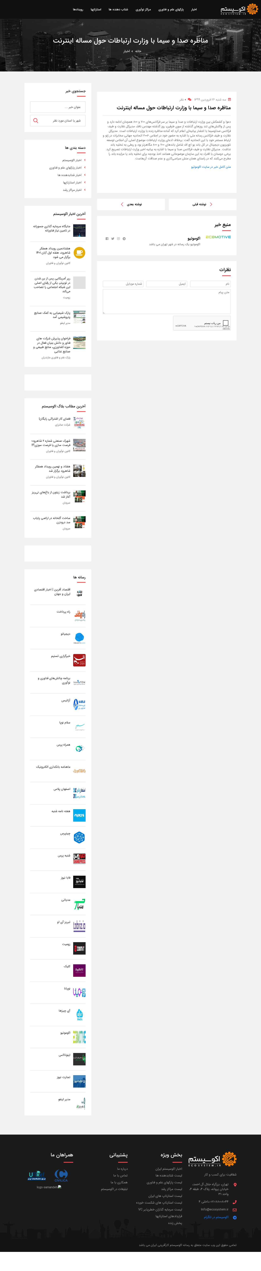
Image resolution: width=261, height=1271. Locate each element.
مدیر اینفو (65, 323)
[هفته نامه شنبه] (79, 815)
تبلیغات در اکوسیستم (114, 1189)
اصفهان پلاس (62, 789)
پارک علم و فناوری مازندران (56, 357)
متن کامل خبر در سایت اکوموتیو (211, 167)
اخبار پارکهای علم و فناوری (65, 167)
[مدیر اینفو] (79, 1103)
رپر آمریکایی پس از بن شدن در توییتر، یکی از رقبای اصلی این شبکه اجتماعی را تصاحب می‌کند (52, 285)
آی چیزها (64, 1010)
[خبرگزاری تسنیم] (79, 660)
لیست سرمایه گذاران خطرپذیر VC (160, 1209)
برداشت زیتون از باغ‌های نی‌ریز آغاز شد (51, 494)
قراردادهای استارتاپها (169, 1216)
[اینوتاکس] (79, 1059)
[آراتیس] (79, 704)
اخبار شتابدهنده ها (69, 175)
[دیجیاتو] (79, 638)
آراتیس (66, 700)
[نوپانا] (79, 992)
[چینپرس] (79, 837)
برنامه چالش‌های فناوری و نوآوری (54, 680)
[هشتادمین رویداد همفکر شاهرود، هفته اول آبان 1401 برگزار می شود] (79, 252)
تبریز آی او (63, 922)
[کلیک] (79, 970)
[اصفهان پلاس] (79, 793)
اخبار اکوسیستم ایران (169, 1168)
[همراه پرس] (79, 748)
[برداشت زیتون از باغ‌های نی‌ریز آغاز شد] (79, 496)
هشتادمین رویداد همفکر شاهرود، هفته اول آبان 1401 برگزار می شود (53, 252)
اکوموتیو (65, 1032)
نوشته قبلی (199, 204)
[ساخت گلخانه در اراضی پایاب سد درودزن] (79, 522)
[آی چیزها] (79, 1014)
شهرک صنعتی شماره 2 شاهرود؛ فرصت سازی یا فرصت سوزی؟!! (51, 443)
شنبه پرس (64, 855)
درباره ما (122, 1168)
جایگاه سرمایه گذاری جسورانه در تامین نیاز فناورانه (51, 228)
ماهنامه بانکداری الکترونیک (53, 766)
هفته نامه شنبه (61, 811)
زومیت (66, 297)
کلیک (67, 966)
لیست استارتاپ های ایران (165, 1196)
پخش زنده (175, 1223)
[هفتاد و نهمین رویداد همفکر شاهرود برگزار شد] (79, 470)
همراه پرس (63, 744)
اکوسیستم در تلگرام (216, 1217)
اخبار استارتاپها (72, 182)
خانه (138, 51)
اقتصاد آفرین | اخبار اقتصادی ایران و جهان (52, 591)
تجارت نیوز (63, 1077)
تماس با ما (120, 1175)
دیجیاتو (65, 633)
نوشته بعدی (134, 204)
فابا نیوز (65, 877)
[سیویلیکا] (61, 1175)
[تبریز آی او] (79, 926)
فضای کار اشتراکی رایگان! (54, 418)
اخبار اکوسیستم (71, 160)
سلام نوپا (64, 722)
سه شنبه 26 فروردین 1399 (210, 99)
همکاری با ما (119, 1182)
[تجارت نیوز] (79, 1081)
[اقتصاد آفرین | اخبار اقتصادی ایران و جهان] (79, 593)
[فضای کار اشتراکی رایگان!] (79, 422)
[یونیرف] (36, 1175)
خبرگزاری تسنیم (60, 656)
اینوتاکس (64, 1055)
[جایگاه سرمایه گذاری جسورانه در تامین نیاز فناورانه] (79, 230)
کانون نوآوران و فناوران (58, 263)
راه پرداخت (63, 611)
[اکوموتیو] (79, 1036)
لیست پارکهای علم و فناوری (164, 1182)
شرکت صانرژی (62, 425)
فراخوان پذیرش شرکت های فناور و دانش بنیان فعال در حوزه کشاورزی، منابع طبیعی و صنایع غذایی (51, 345)
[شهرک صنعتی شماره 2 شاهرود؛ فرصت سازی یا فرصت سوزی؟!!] (79, 445)
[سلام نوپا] (79, 726)
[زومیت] (79, 948)
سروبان (66, 503)
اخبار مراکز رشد (72, 190)
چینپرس (65, 833)
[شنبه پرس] (79, 859)
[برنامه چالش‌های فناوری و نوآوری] (79, 682)
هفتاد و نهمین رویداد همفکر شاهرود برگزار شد (52, 468)
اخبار (127, 51)
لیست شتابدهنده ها (169, 1175)
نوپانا (67, 988)
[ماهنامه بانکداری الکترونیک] (79, 770)
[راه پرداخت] (79, 615)
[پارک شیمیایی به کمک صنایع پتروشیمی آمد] (79, 317)
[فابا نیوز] (79, 881)
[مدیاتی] (79, 903)
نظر (183, 99)
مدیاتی (65, 899)
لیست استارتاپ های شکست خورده (159, 1202)
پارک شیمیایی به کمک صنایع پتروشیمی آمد (52, 314)
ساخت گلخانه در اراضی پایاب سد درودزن (51, 520)
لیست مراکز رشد (171, 1189)
